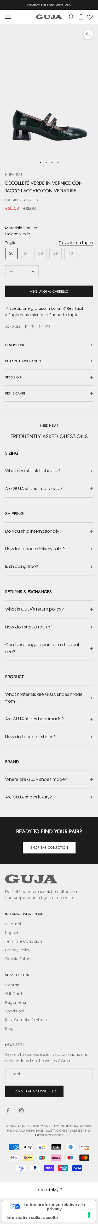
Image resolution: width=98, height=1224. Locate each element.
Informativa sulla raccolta (32, 1217)
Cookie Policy (17, 958)
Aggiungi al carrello (49, 291)
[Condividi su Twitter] (33, 326)
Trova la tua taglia (76, 242)
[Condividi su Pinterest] (40, 326)
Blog (9, 1028)
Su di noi (13, 924)
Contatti (12, 985)
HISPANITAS (13, 174)
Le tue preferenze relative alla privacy (54, 1206)
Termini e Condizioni (24, 941)
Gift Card (13, 993)
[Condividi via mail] (47, 326)
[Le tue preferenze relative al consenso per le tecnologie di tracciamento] (89, 1215)
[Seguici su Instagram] (21, 1110)
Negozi (11, 932)
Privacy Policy (17, 950)
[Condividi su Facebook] (26, 326)
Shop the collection (49, 847)
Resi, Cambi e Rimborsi (26, 1019)
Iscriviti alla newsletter (34, 1091)
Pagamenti (15, 1002)
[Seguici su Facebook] (7, 1110)
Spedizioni (14, 1011)
